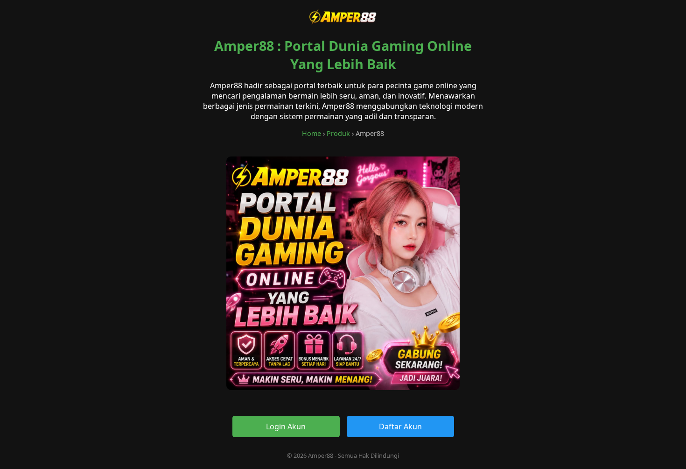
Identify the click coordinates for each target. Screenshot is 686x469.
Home (311, 133)
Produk (338, 133)
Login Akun (286, 426)
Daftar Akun (400, 426)
